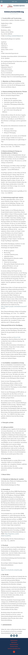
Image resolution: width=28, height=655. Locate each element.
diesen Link (17, 337)
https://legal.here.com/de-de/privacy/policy (10, 534)
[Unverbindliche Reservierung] (17, 635)
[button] (14, 1)
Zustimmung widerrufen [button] (14, 648)
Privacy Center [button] (14, 646)
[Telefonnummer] (11, 635)
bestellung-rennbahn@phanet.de (14, 36)
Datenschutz (14, 640)
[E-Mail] (14, 635)
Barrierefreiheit (14, 644)
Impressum (14, 642)
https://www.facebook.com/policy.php (11, 570)
